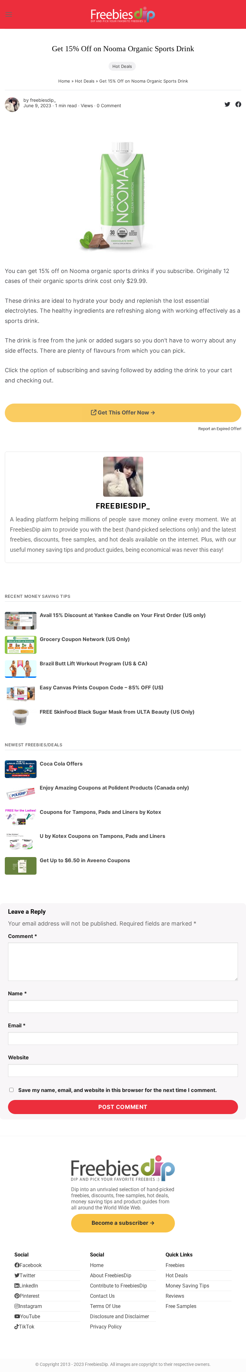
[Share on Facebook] (235, 105)
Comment (22, 936)
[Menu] (8, 14)
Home (64, 81)
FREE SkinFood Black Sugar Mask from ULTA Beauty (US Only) (117, 712)
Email (17, 1025)
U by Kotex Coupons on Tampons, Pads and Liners (102, 836)
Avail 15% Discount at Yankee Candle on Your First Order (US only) (123, 615)
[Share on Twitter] (224, 105)
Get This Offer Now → (125, 412)
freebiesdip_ (43, 100)
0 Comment (109, 105)
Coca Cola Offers (61, 763)
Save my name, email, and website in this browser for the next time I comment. (117, 1090)
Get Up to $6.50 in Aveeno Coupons (85, 860)
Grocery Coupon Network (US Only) (85, 639)
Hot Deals (122, 66)
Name (17, 993)
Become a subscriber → (123, 1223)
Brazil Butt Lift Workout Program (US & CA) (94, 663)
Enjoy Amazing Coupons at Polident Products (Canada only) (114, 787)
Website (18, 1057)
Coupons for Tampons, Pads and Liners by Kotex (100, 812)
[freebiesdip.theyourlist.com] (123, 14)
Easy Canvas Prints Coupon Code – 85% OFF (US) (102, 687)
